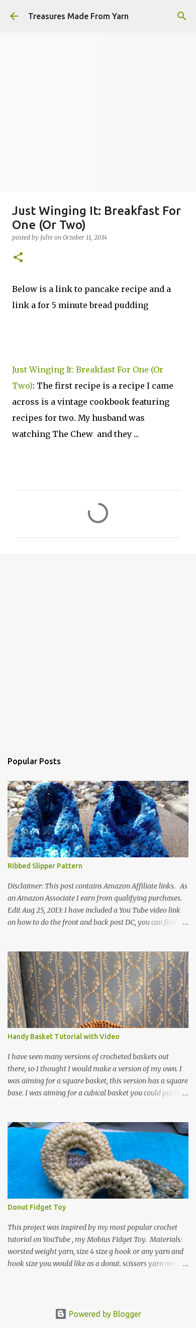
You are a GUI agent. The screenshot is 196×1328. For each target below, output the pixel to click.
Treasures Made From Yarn (78, 16)
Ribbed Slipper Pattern (45, 866)
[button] (18, 258)
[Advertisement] (98, 647)
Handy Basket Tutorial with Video (64, 1036)
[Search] (182, 16)
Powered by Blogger (104, 1313)
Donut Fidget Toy (37, 1207)
